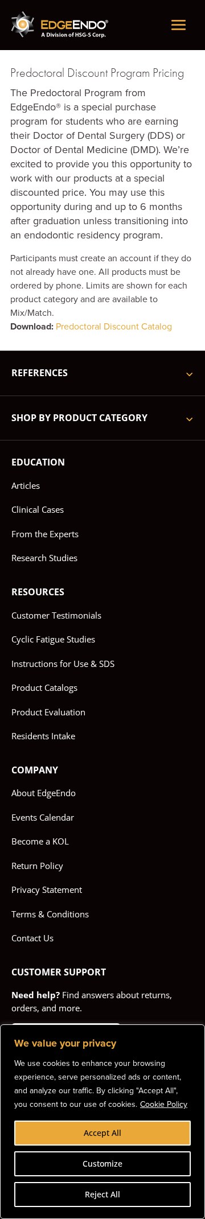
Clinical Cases (37, 509)
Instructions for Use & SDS (62, 663)
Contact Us (32, 938)
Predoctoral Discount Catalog (113, 326)
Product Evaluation (48, 712)
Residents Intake (43, 736)
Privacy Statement (46, 889)
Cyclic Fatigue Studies (53, 639)
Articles (25, 485)
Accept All (102, 1132)
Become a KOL (40, 841)
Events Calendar (42, 817)
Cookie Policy (163, 1104)
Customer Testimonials (56, 615)
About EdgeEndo (43, 792)
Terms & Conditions (50, 914)
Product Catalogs (44, 687)
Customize (102, 1163)
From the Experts (45, 534)
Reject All (102, 1194)
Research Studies (44, 557)
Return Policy (37, 865)
